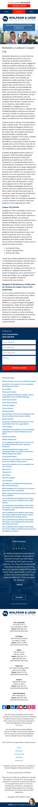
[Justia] (17, 707)
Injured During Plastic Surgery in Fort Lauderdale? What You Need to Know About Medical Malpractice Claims (17, 451)
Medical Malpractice (9, 439)
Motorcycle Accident (9, 392)
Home (6, 12)
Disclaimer (19, 751)
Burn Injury (6, 475)
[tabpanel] (19, 566)
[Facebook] (4, 707)
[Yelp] (29, 707)
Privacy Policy (19, 754)
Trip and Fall (6, 472)
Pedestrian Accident (9, 437)
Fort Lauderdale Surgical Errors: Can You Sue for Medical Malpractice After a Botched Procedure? (18, 444)
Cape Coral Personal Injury (19, 734)
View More (19, 597)
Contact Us (6, 331)
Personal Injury (8, 378)
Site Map (19, 757)
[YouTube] (21, 707)
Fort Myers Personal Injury (19, 731)
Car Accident (6, 389)
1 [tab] (14, 590)
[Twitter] (8, 707)
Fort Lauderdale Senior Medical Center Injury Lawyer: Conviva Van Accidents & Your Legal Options (18, 500)
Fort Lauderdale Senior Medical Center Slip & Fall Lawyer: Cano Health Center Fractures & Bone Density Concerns (17, 522)
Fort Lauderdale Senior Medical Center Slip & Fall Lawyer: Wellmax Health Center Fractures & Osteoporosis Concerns (19, 529)
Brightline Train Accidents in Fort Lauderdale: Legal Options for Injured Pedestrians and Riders (18, 432)
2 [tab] (19, 590)
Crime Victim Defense (9, 403)
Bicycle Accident (8, 419)
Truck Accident (7, 481)
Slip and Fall (6, 469)
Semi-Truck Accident (9, 400)
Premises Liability (8, 405)
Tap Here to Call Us (19, 6)
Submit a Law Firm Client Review (19, 604)
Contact (19, 12)
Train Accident (7, 427)
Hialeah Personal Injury (19, 736)
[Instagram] (33, 707)
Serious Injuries (7, 408)
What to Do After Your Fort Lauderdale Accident (19, 381)
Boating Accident (8, 411)
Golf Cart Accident (8, 478)
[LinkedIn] (12, 707)
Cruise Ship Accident (9, 456)
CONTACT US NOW (19, 368)
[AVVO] (25, 707)
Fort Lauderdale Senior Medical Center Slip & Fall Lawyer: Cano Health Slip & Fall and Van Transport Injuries (17, 507)
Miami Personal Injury (19, 729)
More (31, 12)
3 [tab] (23, 590)
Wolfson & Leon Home (19, 18)
